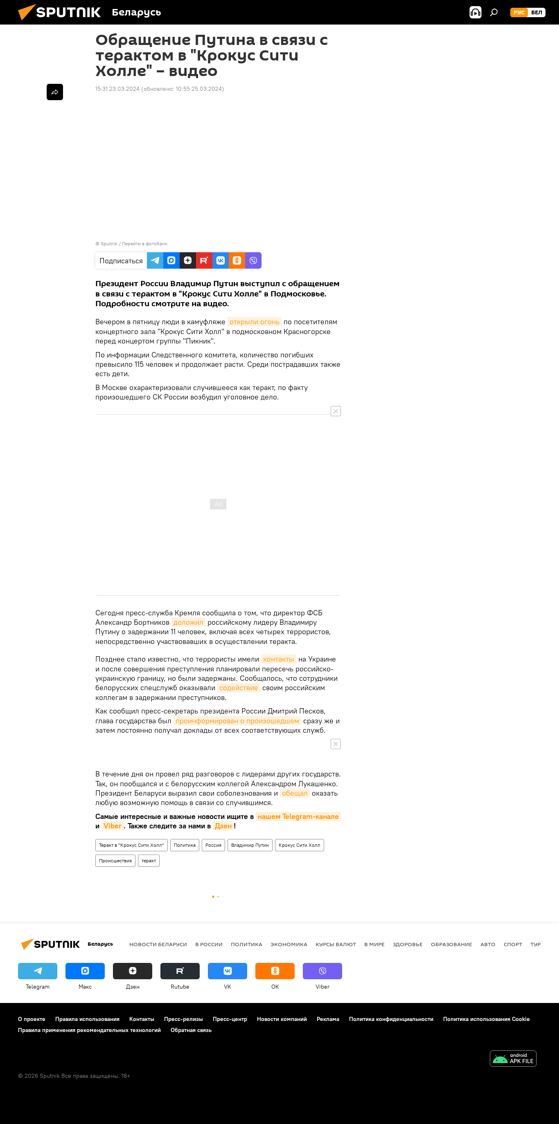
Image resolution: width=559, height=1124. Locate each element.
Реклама (328, 1019)
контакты (278, 659)
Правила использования (87, 1019)
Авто (488, 944)
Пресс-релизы (183, 1019)
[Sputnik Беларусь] (63, 22)
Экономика (288, 944)
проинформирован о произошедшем (237, 720)
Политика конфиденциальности (391, 1019)
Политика (185, 845)
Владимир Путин (250, 845)
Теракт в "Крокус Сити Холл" (131, 845)
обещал (295, 793)
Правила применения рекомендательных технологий (89, 1030)
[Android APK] (513, 1059)
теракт (149, 860)
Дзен (223, 825)
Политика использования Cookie (486, 1019)
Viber (113, 825)
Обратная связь (191, 1030)
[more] (55, 92)
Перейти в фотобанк (144, 243)
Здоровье (408, 944)
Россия (213, 845)
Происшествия (115, 860)
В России (209, 944)
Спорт (513, 944)
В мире (374, 944)
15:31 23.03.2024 (117, 88)
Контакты (141, 1019)
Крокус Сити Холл (299, 845)
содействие (238, 687)
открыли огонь (255, 321)
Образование (451, 944)
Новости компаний (282, 1019)
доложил (188, 622)
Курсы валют (336, 944)
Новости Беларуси (158, 944)
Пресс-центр (230, 1019)
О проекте (31, 1019)
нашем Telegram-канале (298, 816)
